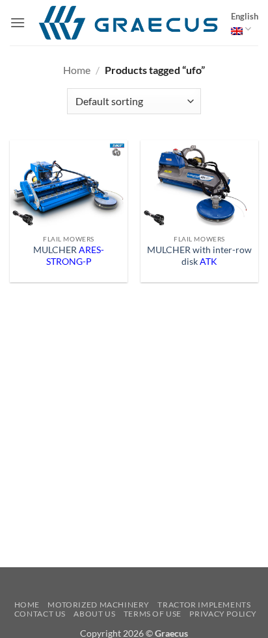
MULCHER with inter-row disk (199, 256)
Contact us (40, 614)
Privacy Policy (223, 614)
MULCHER (68, 256)
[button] (17, 22)
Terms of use (152, 614)
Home (76, 70)
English (244, 16)
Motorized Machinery (98, 604)
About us (94, 614)
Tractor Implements (203, 604)
